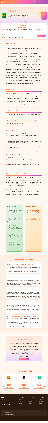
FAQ (43, 1)
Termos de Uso (41, 401)
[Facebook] (2, 404)
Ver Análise (9, 387)
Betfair (30, 403)
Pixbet (30, 406)
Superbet (30, 399)
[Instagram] (7, 404)
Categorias (39, 1)
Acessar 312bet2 (25, 358)
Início (20, 399)
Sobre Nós (40, 399)
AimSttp (6, 1)
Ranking (34, 1)
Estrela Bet (30, 401)
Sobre (46, 1)
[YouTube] (9, 404)
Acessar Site (40, 35)
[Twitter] (4, 404)
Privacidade (40, 403)
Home (2, 5)
